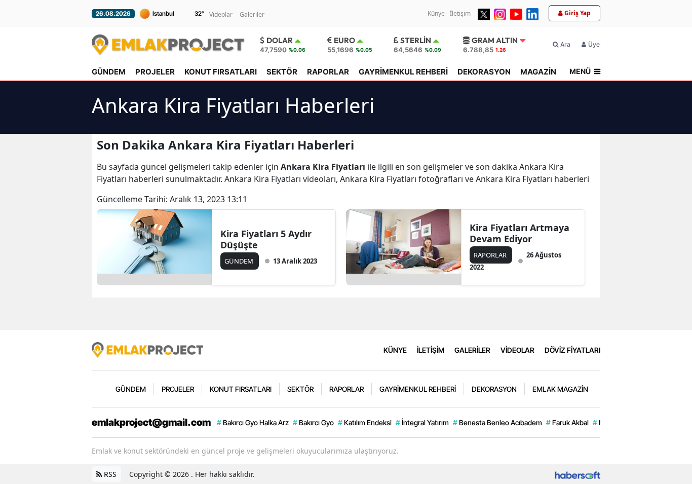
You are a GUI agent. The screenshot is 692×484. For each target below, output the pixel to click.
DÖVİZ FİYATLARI (572, 350)
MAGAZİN (538, 72)
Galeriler (252, 14)
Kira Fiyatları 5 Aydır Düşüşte (266, 239)
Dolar (279, 40)
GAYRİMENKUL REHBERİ (403, 72)
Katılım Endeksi (365, 422)
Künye (436, 13)
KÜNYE (395, 350)
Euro (344, 40)
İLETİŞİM (430, 350)
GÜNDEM (109, 72)
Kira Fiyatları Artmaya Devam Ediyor (519, 233)
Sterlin (415, 40)
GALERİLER (472, 350)
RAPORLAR (328, 72)
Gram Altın (495, 40)
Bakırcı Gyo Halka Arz (253, 422)
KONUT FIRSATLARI (220, 72)
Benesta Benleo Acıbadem (497, 422)
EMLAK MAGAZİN (560, 389)
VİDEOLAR (517, 350)
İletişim (460, 13)
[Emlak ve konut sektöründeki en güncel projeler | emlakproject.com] (147, 349)
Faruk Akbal (567, 422)
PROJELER (155, 72)
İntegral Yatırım (422, 422)
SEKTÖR (281, 72)
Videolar (221, 14)
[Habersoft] (577, 474)
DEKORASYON (484, 72)
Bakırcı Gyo (313, 422)
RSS (109, 474)
